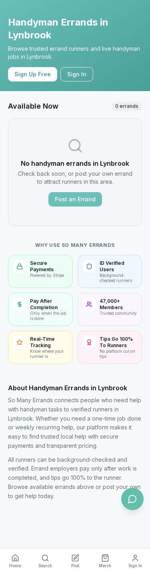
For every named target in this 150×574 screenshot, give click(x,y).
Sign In (76, 74)
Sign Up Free (32, 74)
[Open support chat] (132, 499)
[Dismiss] (136, 519)
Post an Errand (75, 199)
